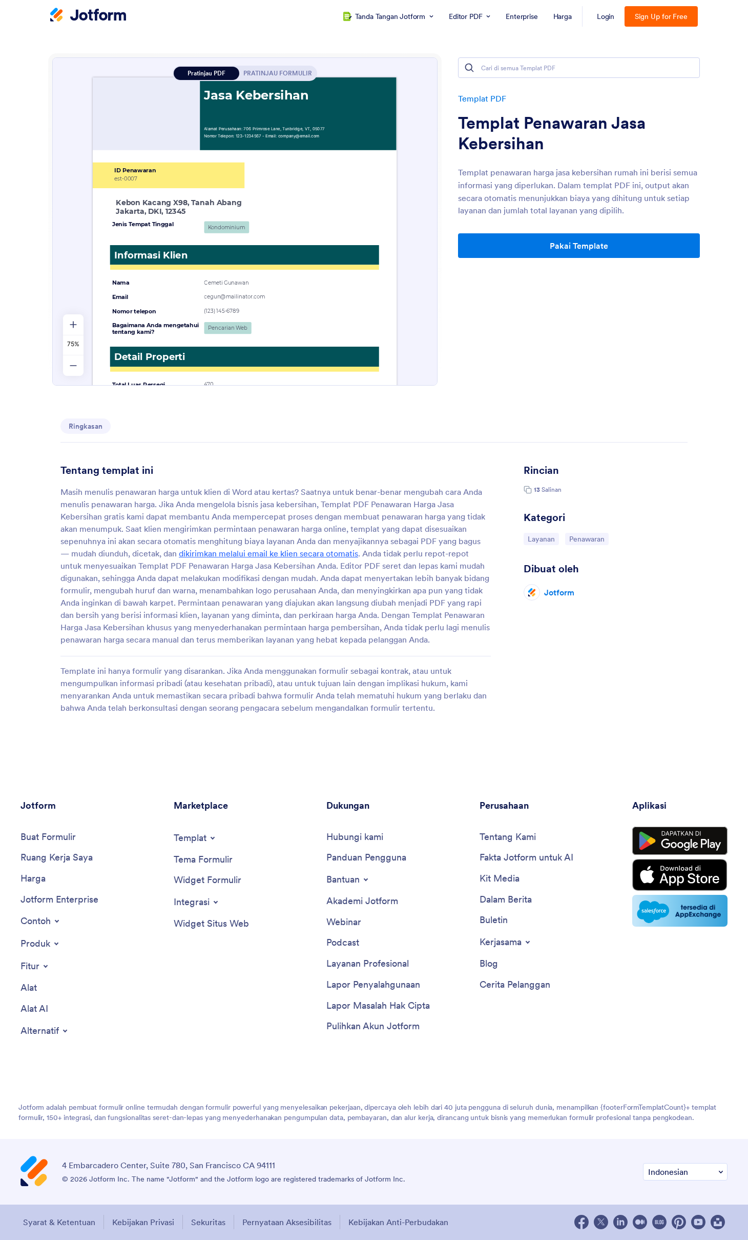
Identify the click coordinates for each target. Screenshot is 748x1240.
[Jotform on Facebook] (581, 1222)
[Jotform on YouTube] (698, 1222)
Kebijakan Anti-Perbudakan (398, 1222)
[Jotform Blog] (659, 1222)
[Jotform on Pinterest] (679, 1222)
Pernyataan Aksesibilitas (286, 1222)
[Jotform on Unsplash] (718, 1222)
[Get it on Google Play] (680, 841)
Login (606, 16)
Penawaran (589, 539)
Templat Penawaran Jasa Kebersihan (552, 133)
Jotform (559, 592)
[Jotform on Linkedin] (620, 1222)
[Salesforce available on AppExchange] (680, 911)
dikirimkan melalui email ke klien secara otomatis (268, 553)
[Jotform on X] (601, 1222)
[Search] (469, 67)
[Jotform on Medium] (640, 1222)
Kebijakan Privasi (143, 1222)
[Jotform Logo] (88, 16)
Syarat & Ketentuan (59, 1222)
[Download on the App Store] (680, 875)
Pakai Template (579, 246)
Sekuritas (208, 1222)
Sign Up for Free (661, 16)
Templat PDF (482, 98)
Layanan (543, 539)
